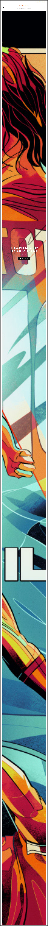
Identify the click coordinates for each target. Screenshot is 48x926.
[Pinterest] (41, 2)
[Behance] (36, 2)
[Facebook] (37, 2)
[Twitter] (44, 2)
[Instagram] (39, 2)
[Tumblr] (42, 2)
